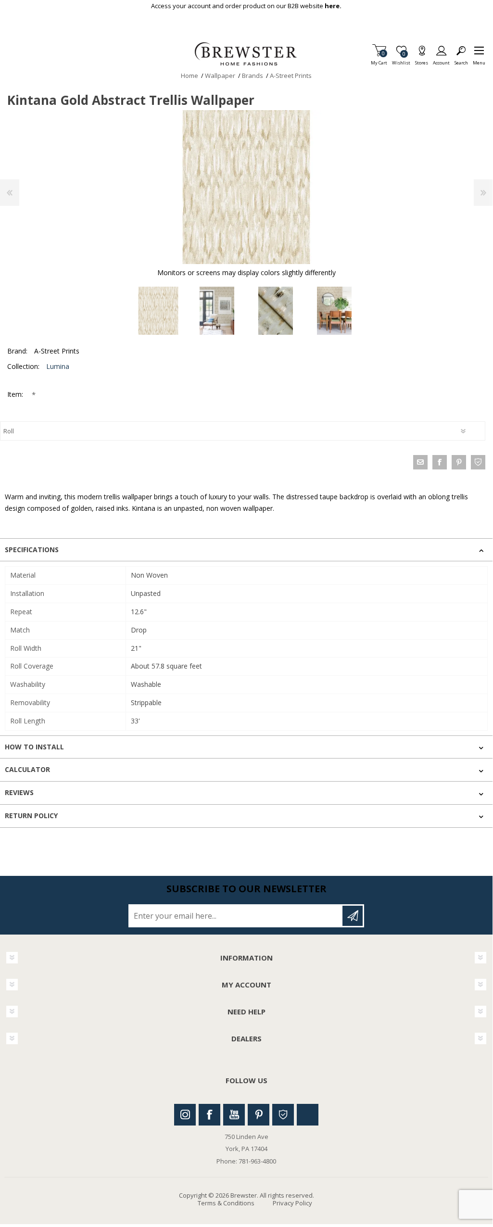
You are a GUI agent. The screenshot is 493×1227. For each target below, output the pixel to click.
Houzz (283, 1115)
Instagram (185, 1115)
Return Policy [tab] (31, 815)
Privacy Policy (292, 1203)
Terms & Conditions (226, 1203)
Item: (16, 394)
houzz (478, 462)
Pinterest (258, 1115)
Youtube (234, 1115)
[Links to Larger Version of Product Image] (246, 187)
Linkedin (307, 1115)
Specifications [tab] (32, 549)
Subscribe (352, 916)
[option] (158, 311)
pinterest (459, 462)
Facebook (209, 1115)
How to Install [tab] (34, 746)
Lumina (57, 366)
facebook (439, 462)
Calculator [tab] (27, 769)
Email (420, 462)
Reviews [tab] (19, 792)
